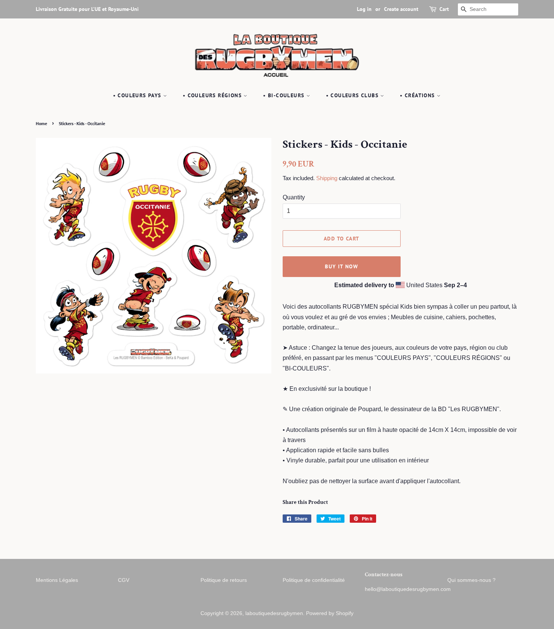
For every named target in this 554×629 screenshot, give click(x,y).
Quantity (294, 197)
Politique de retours (223, 580)
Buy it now (341, 266)
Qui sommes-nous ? (471, 580)
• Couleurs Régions (213, 95)
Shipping (326, 178)
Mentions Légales (57, 580)
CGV (123, 580)
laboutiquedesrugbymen (274, 613)
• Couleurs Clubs (353, 95)
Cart (444, 9)
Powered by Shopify (330, 613)
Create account (401, 9)
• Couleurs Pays (138, 95)
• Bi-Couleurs (284, 95)
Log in (364, 9)
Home (41, 123)
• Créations (418, 95)
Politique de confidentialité (314, 580)
